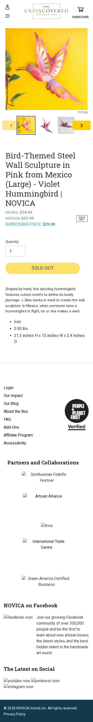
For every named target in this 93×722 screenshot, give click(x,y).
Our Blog (11, 403)
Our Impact (13, 395)
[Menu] (7, 15)
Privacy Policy (15, 714)
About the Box (16, 411)
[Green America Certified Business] (46, 582)
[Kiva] (46, 526)
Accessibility (15, 443)
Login (8, 387)
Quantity (12, 242)
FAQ (7, 419)
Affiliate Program (18, 435)
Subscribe (80, 17)
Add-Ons (11, 427)
